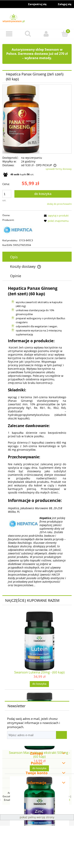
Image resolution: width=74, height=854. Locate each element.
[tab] (37, 257)
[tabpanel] (37, 436)
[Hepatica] (21, 230)
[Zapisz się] (61, 735)
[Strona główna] (37, 19)
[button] (9, 34)
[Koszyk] (64, 33)
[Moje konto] (46, 34)
